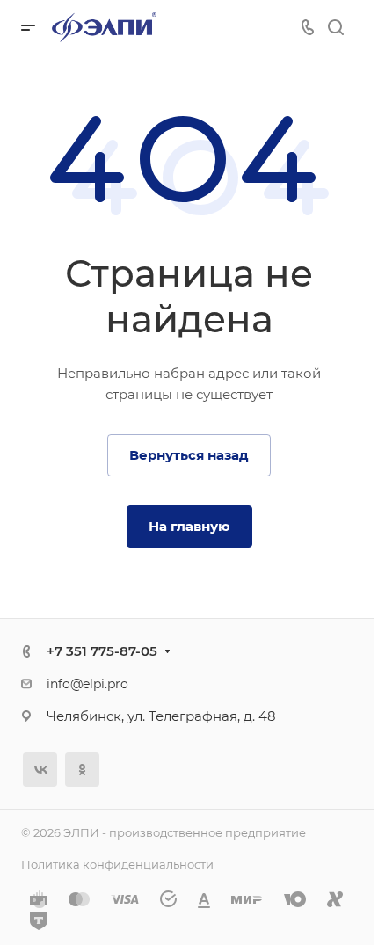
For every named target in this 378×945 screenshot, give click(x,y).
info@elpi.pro (87, 684)
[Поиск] (335, 27)
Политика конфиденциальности (117, 864)
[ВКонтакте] (40, 769)
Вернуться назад (189, 455)
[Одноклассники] (82, 769)
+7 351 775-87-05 (102, 651)
